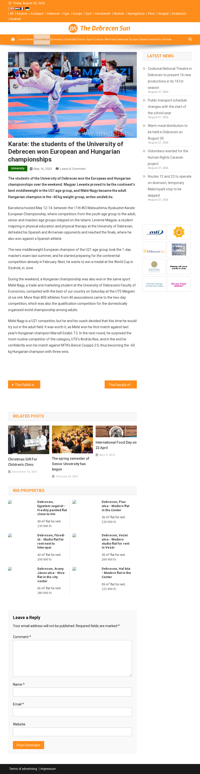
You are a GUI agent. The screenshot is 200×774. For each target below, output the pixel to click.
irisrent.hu (155, 39)
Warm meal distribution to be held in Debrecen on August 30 (168, 132)
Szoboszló (179, 13)
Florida (167, 39)
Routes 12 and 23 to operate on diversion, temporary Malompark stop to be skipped (169, 185)
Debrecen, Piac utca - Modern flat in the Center (115, 506)
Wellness (111, 39)
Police (81, 39)
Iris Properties (28, 490)
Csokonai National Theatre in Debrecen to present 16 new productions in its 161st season (170, 78)
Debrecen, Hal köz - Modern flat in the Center (116, 573)
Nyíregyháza (136, 13)
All (11, 13)
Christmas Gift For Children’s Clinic (22, 462)
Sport (90, 39)
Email (18, 704)
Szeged (163, 13)
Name (19, 684)
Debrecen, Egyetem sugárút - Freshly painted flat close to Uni (52, 508)
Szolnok (15, 19)
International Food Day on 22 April (116, 445)
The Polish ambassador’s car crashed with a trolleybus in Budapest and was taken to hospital (27, 385)
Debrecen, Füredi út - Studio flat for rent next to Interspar (50, 541)
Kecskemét (102, 13)
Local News (25, 39)
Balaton (22, 13)
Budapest (37, 13)
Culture (99, 39)
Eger (66, 13)
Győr (89, 13)
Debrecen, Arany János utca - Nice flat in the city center (51, 575)
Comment (22, 637)
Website (19, 724)
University (70, 39)
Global (143, 39)
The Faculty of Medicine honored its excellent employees (123, 385)
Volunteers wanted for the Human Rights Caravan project (168, 157)
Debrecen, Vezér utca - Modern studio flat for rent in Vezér (115, 541)
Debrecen (53, 13)
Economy (56, 39)
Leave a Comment (73, 169)
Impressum (48, 769)
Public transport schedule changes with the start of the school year (167, 106)
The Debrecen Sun (105, 28)
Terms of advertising (23, 769)
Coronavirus (42, 39)
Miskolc (119, 13)
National (123, 39)
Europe (77, 13)
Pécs (151, 13)
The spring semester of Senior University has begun (70, 464)
